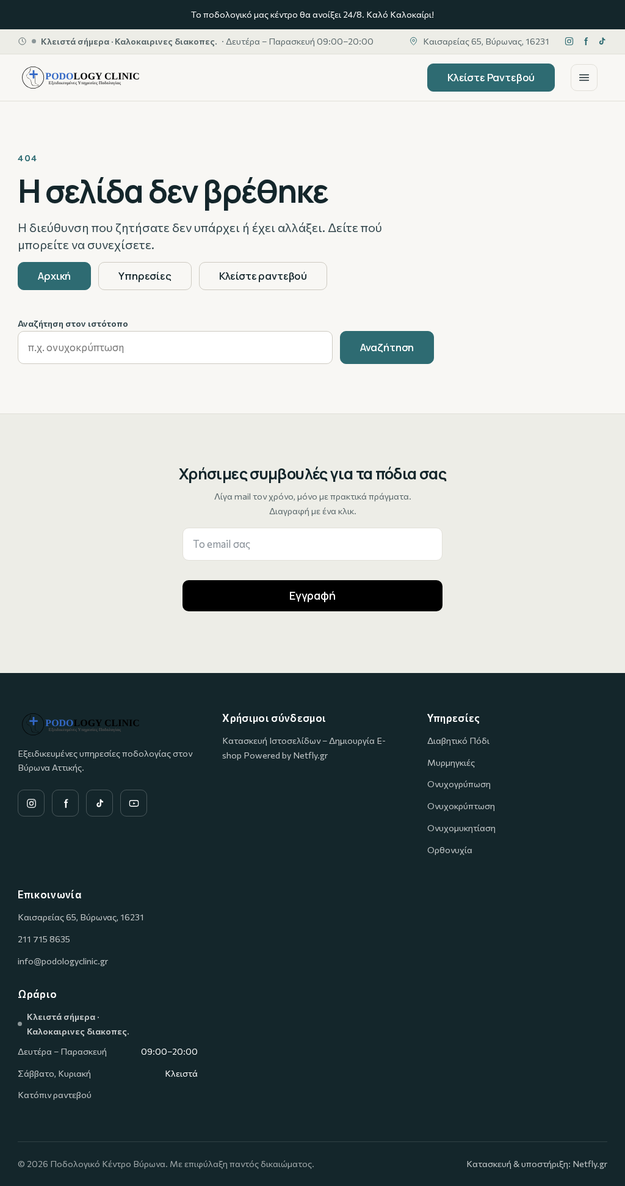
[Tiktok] (602, 41)
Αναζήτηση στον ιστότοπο (73, 323)
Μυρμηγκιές (451, 762)
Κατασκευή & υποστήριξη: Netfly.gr (536, 1163)
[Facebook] (585, 41)
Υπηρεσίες (145, 276)
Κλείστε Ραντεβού (491, 77)
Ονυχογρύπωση (459, 783)
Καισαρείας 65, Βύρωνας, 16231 (81, 916)
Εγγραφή (312, 595)
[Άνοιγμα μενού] (584, 77)
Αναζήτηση (387, 347)
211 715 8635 (44, 938)
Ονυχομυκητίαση (461, 827)
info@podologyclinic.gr (63, 960)
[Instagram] (569, 41)
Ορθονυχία (449, 849)
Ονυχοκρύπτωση (461, 805)
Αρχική (54, 276)
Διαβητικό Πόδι (458, 740)
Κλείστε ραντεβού (263, 276)
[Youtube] (133, 803)
